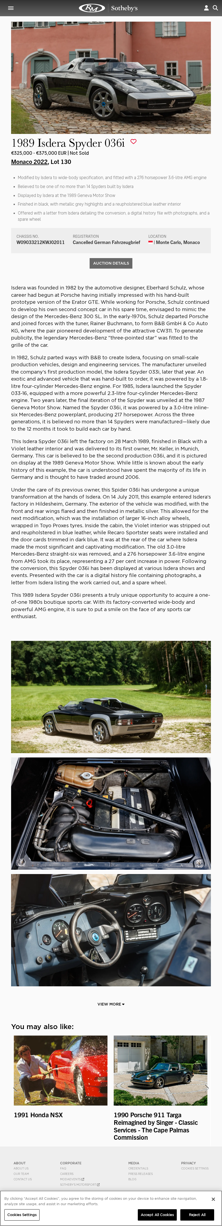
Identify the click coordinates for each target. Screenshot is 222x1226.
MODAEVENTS (70, 1179)
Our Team (21, 1173)
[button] (206, 8)
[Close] (213, 1199)
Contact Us (23, 1179)
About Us (21, 1168)
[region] (111, 1208)
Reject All (197, 1215)
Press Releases (140, 1173)
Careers (66, 1173)
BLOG (132, 1179)
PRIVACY (188, 1163)
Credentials (138, 1168)
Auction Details (111, 263)
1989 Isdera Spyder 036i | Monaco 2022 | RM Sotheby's (108, 8)
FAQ (63, 1168)
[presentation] (14, 1088)
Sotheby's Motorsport (78, 1184)
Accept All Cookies (157, 1215)
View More (109, 1004)
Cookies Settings (194, 1168)
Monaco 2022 (29, 161)
